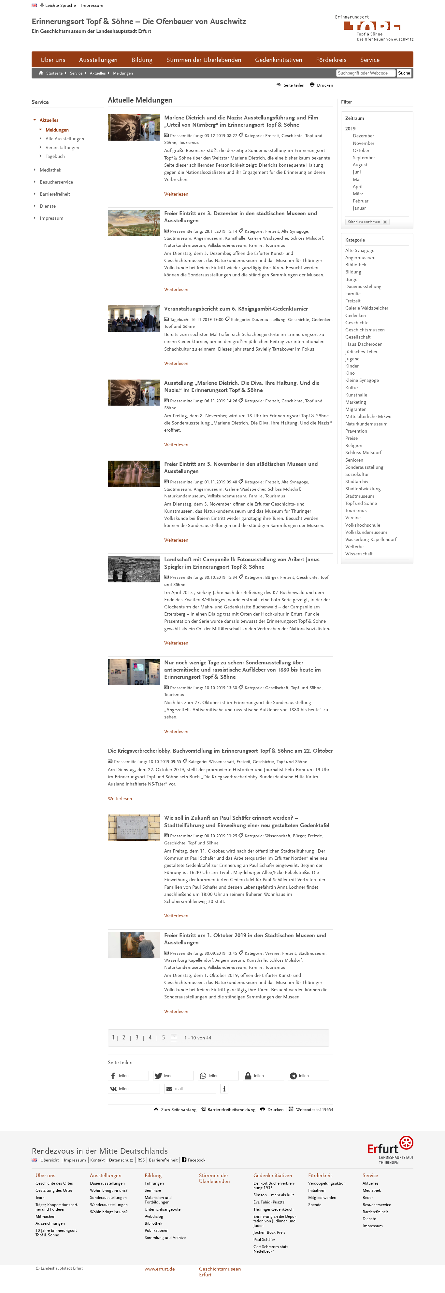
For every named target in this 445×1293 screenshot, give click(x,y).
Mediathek (372, 1190)
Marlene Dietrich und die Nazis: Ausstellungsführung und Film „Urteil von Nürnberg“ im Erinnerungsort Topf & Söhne (241, 121)
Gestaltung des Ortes (54, 1190)
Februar (360, 201)
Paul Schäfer (264, 1239)
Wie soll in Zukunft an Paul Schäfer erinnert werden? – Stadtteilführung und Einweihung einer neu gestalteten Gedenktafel (246, 821)
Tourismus (356, 510)
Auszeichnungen (50, 1223)
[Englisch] (34, 5)
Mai (357, 179)
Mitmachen (45, 1216)
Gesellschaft (358, 337)
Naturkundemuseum (366, 424)
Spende (314, 1205)
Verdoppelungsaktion (327, 1183)
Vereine (353, 518)
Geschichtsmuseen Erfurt (220, 1272)
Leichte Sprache (60, 5)
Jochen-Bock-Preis (269, 1232)
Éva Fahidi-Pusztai (269, 1202)
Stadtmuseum (359, 496)
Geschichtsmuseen (365, 330)
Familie (353, 294)
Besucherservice (377, 1205)
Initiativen (316, 1190)
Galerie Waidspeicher (366, 308)
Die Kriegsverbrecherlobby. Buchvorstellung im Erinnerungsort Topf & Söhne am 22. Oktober (220, 750)
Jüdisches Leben (362, 352)
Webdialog (154, 1216)
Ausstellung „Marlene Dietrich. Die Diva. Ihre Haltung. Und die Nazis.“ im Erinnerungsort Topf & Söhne (241, 387)
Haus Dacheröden (363, 344)
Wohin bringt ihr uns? (108, 1190)
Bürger (352, 279)
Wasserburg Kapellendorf (370, 539)
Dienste (369, 1219)
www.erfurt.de (160, 1269)
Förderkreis (331, 59)
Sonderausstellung (364, 467)
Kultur (351, 388)
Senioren (354, 460)
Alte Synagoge (359, 250)
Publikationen (156, 1230)
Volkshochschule (362, 525)
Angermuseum (360, 257)
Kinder (352, 366)
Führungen (154, 1183)
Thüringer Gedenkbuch (273, 1209)
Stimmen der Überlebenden (203, 59)
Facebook (196, 1160)
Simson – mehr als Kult (273, 1195)
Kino (350, 373)
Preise (351, 438)
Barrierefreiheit (163, 1160)
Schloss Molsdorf (363, 452)
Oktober (361, 150)
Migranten (355, 409)
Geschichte (356, 323)
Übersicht (49, 1160)
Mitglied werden (322, 1197)
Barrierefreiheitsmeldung (231, 1109)
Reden (368, 1197)
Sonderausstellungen (108, 1197)
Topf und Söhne (361, 503)
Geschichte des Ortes (54, 1183)
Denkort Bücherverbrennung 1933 (274, 1185)
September (364, 157)
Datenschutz (121, 1160)
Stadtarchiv (356, 481)
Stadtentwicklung (363, 489)
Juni (357, 172)
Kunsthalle (356, 395)
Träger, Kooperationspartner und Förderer (57, 1207)
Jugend (352, 359)
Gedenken (355, 315)
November (363, 143)
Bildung (141, 59)
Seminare (153, 1190)
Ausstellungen (98, 59)
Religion (353, 445)
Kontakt (97, 1160)
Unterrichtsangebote (162, 1209)
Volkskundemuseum (366, 532)
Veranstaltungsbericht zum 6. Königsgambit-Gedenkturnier (236, 308)
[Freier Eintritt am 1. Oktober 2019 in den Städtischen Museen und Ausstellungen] (134, 945)
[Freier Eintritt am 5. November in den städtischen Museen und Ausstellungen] (134, 474)
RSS (141, 1160)
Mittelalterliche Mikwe (368, 416)
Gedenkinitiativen (278, 59)
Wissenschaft (359, 554)
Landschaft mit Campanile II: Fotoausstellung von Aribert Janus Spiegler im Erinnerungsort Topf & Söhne (242, 563)
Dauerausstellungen (107, 1183)
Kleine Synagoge (362, 380)
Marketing (355, 402)
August (360, 165)
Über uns (52, 59)
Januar (359, 208)
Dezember (363, 136)
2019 (350, 129)
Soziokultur (357, 474)
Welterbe (354, 546)
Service (370, 59)
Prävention (356, 431)
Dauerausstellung (363, 286)
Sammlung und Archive (165, 1237)
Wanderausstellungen (109, 1205)
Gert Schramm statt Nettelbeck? (270, 1249)
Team (40, 1197)
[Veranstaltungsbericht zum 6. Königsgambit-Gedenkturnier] (134, 318)
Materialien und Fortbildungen (158, 1199)
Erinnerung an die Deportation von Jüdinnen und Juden (275, 1221)
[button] (128, 1076)
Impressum (92, 5)
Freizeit (353, 301)
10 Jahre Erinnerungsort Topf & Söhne (56, 1232)
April (358, 186)
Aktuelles (371, 1183)
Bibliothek (355, 265)
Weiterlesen (176, 194)
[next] (172, 1037)
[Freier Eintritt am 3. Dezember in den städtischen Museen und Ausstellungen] (134, 223)
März (358, 194)
